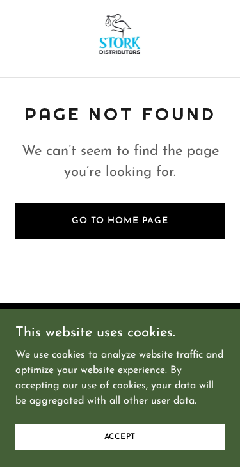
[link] (120, 38)
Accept (120, 436)
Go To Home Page (120, 221)
